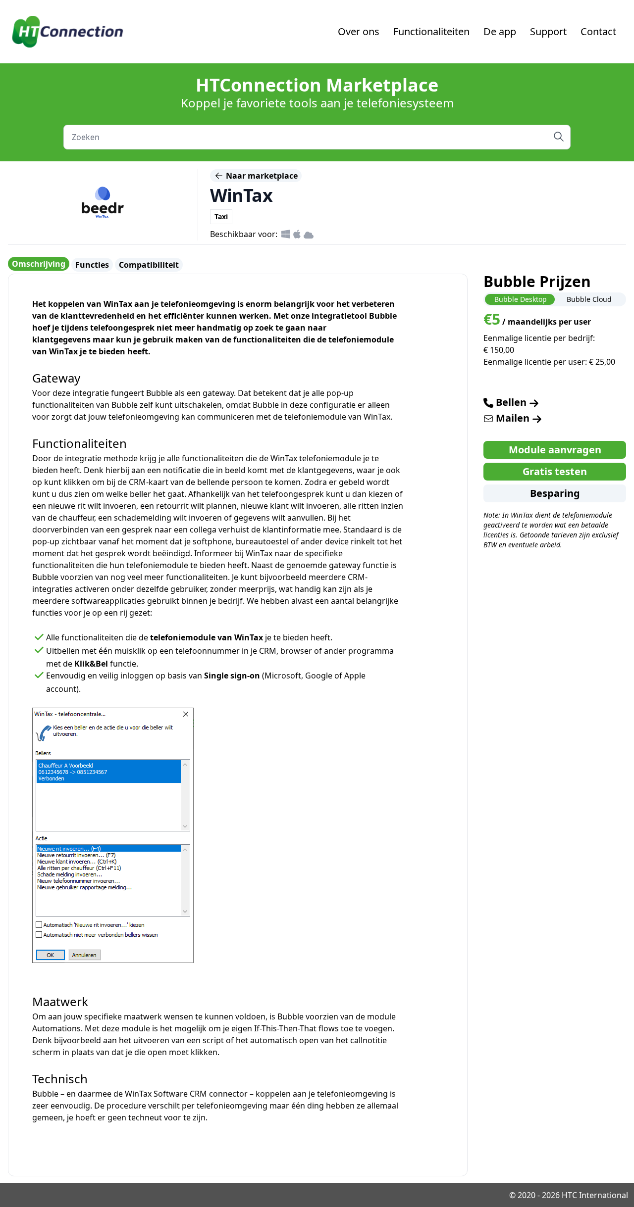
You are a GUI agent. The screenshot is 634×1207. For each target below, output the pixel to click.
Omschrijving (38, 263)
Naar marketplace (261, 175)
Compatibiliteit (149, 264)
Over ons (358, 31)
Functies (92, 264)
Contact (598, 31)
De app (499, 31)
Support (548, 31)
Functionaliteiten (431, 31)
